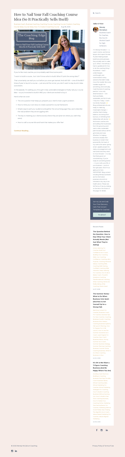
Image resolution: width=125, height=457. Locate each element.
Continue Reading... (21, 131)
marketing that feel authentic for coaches (101, 405)
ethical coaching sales (100, 383)
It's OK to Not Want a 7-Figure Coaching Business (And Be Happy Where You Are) (102, 366)
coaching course (46, 24)
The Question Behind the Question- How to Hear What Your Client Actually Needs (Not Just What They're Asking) (102, 238)
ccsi (98, 257)
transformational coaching (101, 279)
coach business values (100, 380)
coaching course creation (62, 24)
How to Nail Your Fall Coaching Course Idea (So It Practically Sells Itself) (46, 16)
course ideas (28, 27)
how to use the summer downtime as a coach (100, 333)
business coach (19, 24)
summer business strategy (101, 344)
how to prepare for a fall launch (101, 328)
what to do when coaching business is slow (102, 353)
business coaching (32, 24)
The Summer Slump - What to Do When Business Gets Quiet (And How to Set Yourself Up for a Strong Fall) (101, 300)
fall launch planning (99, 326)
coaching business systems (102, 323)
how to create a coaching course (46, 27)
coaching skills (102, 263)
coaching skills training (100, 266)
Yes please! (102, 215)
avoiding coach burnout (100, 374)
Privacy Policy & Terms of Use (103, 446)
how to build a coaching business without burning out (101, 394)
